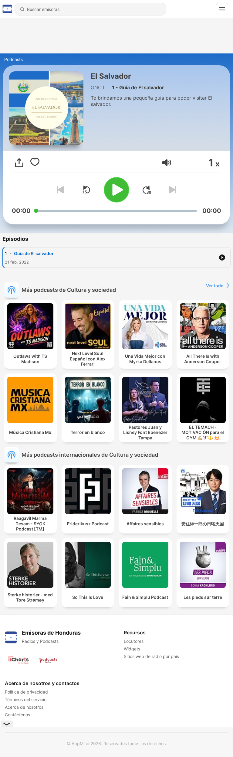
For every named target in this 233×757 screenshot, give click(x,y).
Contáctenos (17, 714)
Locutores (134, 641)
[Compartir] (19, 162)
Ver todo (215, 285)
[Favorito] (35, 162)
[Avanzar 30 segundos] (147, 189)
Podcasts (13, 59)
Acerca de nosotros (24, 707)
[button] (166, 162)
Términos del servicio (25, 699)
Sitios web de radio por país (151, 656)
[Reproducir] (116, 190)
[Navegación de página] (222, 9)
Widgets (132, 648)
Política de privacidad (26, 691)
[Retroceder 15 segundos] (86, 189)
